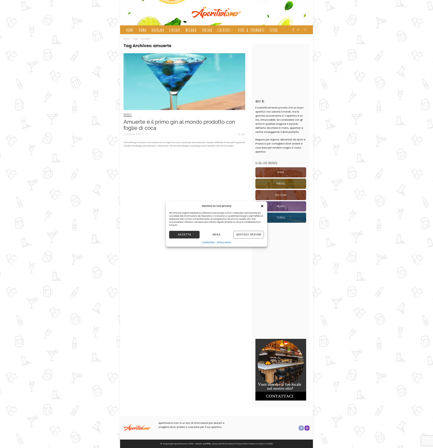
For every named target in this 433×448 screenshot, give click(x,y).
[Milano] (280, 206)
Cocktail (224, 30)
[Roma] (280, 172)
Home (130, 30)
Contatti (268, 443)
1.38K (243, 134)
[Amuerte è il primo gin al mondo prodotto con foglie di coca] (184, 81)
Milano (190, 30)
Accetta (184, 234)
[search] (305, 29)
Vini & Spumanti (251, 30)
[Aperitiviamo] (216, 12)
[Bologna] (280, 195)
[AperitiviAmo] (137, 427)
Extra (274, 30)
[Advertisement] (280, 70)
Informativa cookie (253, 443)
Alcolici (127, 115)
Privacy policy (224, 242)
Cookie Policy (208, 242)
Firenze (174, 30)
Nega (216, 234)
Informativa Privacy (232, 443)
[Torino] (280, 218)
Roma (142, 30)
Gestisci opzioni (248, 234)
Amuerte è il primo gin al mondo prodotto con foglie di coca (179, 125)
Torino (206, 30)
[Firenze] (280, 184)
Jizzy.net (216, 443)
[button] (262, 206)
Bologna (157, 30)
